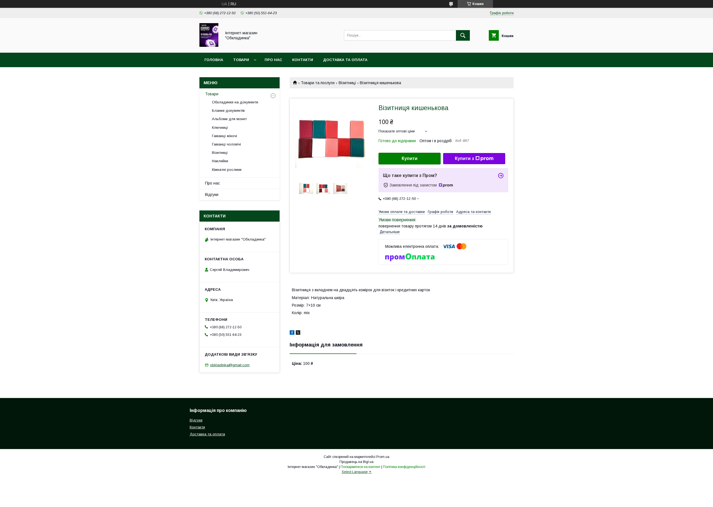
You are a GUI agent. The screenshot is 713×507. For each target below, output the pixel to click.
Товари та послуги (317, 83)
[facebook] (292, 333)
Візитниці (347, 83)
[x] (298, 333)
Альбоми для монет (229, 119)
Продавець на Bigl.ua (356, 462)
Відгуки (211, 194)
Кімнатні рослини (226, 170)
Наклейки (220, 161)
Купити (409, 158)
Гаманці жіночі (224, 136)
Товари (241, 60)
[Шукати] (463, 35)
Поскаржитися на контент (360, 467)
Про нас (273, 60)
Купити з (464, 158)
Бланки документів (228, 110)
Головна (213, 60)
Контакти (302, 60)
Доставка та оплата (345, 60)
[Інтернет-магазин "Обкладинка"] (208, 45)
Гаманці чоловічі (226, 144)
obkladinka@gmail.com (230, 365)
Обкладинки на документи (235, 102)
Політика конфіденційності (404, 467)
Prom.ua (382, 457)
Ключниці (220, 127)
